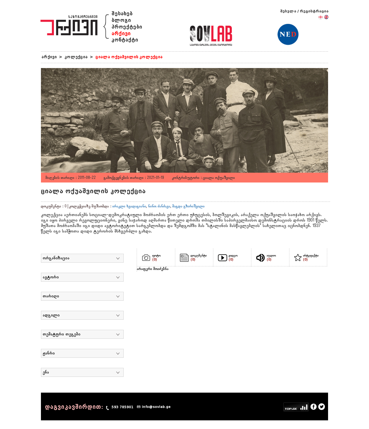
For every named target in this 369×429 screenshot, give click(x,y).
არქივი (121, 33)
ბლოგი (121, 20)
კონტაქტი (125, 40)
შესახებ (122, 13)
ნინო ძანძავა (159, 206)
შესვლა (288, 11)
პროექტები (127, 27)
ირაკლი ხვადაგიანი (129, 206)
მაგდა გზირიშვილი (188, 206)
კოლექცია (76, 56)
